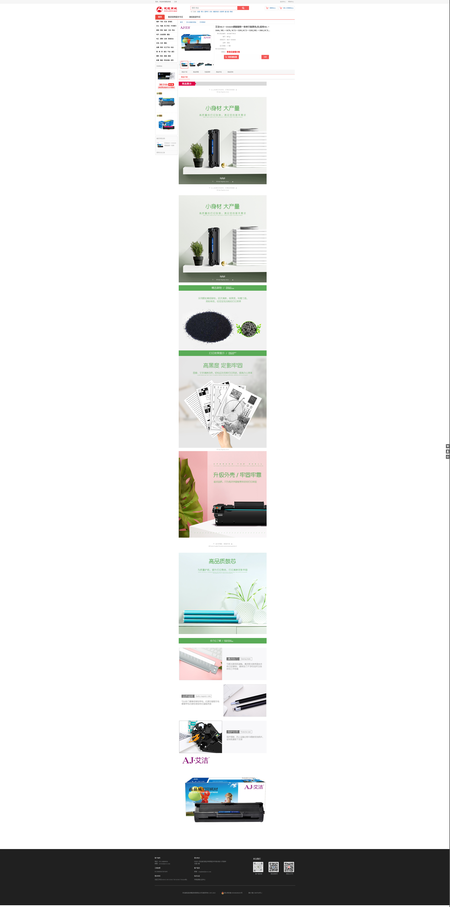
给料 (172, 60)
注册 (175, 2)
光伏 (161, 43)
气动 (169, 52)
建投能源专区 (195, 17)
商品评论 (219, 72)
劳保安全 (171, 39)
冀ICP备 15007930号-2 (255, 893)
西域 (231, 12)
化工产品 (167, 47)
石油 (165, 22)
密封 (161, 30)
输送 (161, 60)
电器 (161, 26)
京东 (211, 12)
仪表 (165, 39)
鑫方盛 (227, 12)
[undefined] (196, 43)
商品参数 (196, 72)
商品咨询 (230, 72)
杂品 (172, 47)
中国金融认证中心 (199, 879)
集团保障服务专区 (175, 17)
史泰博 (222, 12)
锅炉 (157, 22)
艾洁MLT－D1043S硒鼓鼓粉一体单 (170, 144)
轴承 (165, 30)
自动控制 (163, 34)
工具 (169, 30)
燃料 (157, 56)
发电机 (170, 22)
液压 (165, 52)
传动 (173, 30)
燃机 (165, 43)
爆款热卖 (216, 12)
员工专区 (167, 26)
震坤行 (206, 12)
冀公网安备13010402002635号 (233, 893)
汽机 (161, 22)
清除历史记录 (160, 152)
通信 (168, 34)
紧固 (157, 30)
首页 (160, 17)
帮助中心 (291, 2)
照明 (161, 39)
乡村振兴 (173, 26)
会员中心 (283, 2)
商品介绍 (184, 72)
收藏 (265, 57)
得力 (202, 12)
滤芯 (172, 52)
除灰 (161, 56)
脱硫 (165, 56)
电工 (157, 39)
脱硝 (169, 56)
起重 (157, 60)
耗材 (161, 47)
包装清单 (207, 72)
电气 (157, 34)
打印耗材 (202, 22)
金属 (157, 47)
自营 (198, 12)
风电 (157, 43)
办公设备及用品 (191, 22)
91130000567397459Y (161, 872)
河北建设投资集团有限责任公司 (192, 893)
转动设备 (167, 60)
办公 (157, 26)
